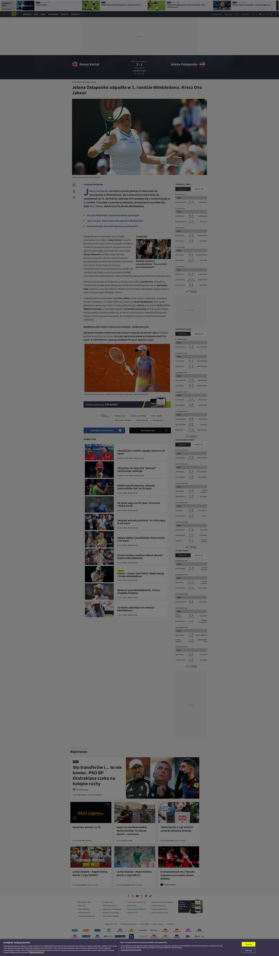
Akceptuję (248, 944)
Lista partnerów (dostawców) (131, 950)
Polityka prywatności (36, 952)
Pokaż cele (248, 950)
